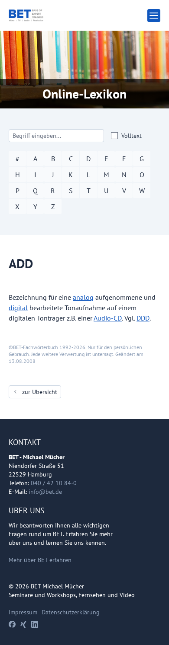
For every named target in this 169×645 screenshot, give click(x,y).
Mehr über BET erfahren (40, 560)
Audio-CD (108, 318)
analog (83, 297)
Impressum (23, 612)
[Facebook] (12, 624)
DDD (143, 318)
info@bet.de (45, 492)
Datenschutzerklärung (71, 612)
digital (18, 307)
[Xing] (23, 624)
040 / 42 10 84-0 (54, 483)
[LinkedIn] (34, 624)
